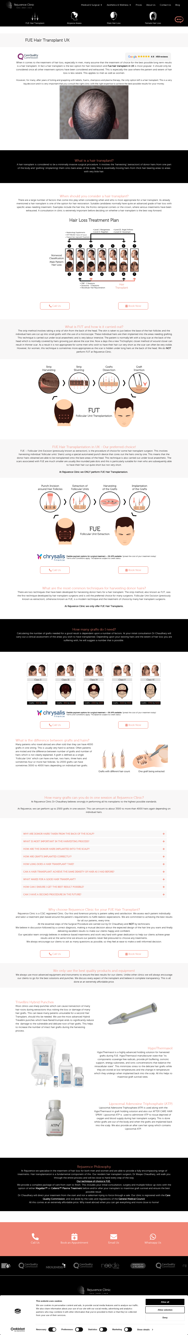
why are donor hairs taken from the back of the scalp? (58, 833)
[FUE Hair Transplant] (35, 16)
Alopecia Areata (74, 23)
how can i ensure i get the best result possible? (53, 887)
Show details (143, 1329)
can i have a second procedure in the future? (52, 894)
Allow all (165, 1302)
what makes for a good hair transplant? (49, 879)
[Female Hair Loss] (153, 16)
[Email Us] (113, 1236)
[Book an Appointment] (74, 1236)
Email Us (113, 1242)
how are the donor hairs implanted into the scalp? (56, 849)
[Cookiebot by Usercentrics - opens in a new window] (18, 1330)
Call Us (35, 1242)
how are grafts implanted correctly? (47, 856)
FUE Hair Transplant (35, 23)
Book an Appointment (74, 1242)
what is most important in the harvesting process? (56, 841)
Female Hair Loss (153, 23)
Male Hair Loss (114, 23)
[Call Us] (35, 1236)
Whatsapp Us (153, 1242)
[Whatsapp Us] (152, 1236)
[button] (94, 834)
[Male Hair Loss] (113, 16)
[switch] (79, 1329)
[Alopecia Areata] (74, 16)
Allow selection (165, 1310)
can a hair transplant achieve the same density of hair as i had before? (68, 871)
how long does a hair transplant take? (48, 864)
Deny (165, 1317)
